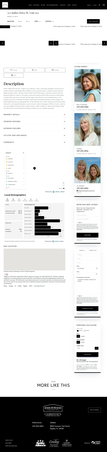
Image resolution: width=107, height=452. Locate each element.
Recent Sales (84, 109)
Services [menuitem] (62, 5)
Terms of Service (80, 314)
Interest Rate (80, 345)
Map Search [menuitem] (36, 5)
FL (15, 286)
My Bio (94, 109)
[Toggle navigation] (104, 5)
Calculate (87, 354)
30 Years (81, 330)
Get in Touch (94, 410)
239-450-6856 (99, 5)
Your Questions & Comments (83, 277)
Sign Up (89, 5)
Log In (94, 5)
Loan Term (80, 328)
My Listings (79, 109)
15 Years (87, 330)
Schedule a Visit (92, 250)
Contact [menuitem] (74, 5)
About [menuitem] (69, 5)
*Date (78, 266)
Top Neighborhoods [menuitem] (52, 5)
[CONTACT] (93, 21)
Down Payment (81, 339)
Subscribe (87, 235)
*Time (78, 271)
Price (78, 334)
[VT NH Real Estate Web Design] (95, 443)
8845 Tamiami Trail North (60, 427)
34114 (30, 286)
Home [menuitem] (30, 5)
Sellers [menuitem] (43, 5)
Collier (20, 286)
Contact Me (90, 109)
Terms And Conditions (11, 446)
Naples (25, 286)
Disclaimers (8, 443)
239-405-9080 (83, 107)
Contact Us (79, 192)
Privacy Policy (79, 229)
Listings (11, 286)
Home (5, 286)
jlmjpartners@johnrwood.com (86, 191)
